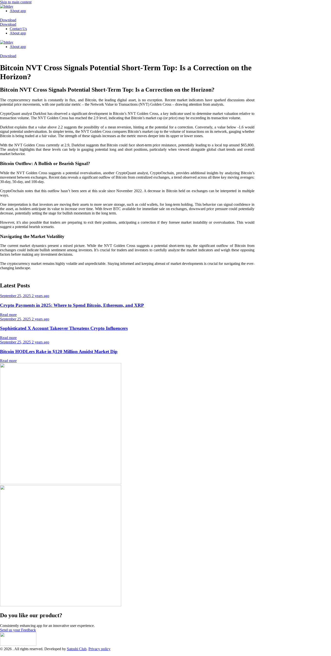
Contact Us (18, 29)
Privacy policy (99, 649)
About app (18, 11)
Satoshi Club (77, 649)
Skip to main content (16, 2)
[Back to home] (6, 6)
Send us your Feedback (18, 630)
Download (8, 20)
